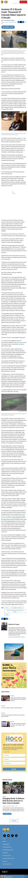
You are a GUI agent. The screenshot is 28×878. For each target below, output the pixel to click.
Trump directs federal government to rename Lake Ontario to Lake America (18, 725)
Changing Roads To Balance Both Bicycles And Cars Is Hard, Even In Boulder (13, 800)
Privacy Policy (5, 852)
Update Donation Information (9, 858)
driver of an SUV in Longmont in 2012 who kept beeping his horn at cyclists (13, 515)
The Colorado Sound (7, 864)
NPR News (12, 695)
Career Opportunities (7, 847)
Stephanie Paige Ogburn (7, 806)
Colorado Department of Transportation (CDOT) (15, 611)
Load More (14, 820)
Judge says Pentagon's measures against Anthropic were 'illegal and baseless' (18, 699)
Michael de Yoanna (10, 20)
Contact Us (5, 861)
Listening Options (6, 844)
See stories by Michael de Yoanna (16, 637)
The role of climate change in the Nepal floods (11, 707)
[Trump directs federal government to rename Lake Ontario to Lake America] (5, 724)
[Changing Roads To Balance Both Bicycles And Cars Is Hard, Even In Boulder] (13, 788)
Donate (24, 2)
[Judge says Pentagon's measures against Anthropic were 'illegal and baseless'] (5, 698)
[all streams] (26, 876)
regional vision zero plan (20, 342)
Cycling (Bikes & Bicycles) (16, 607)
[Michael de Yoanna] (4, 626)
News (7, 607)
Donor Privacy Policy (7, 855)
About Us (4, 841)
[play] (2, 876)
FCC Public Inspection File (8, 849)
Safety (7, 614)
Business (4, 796)
